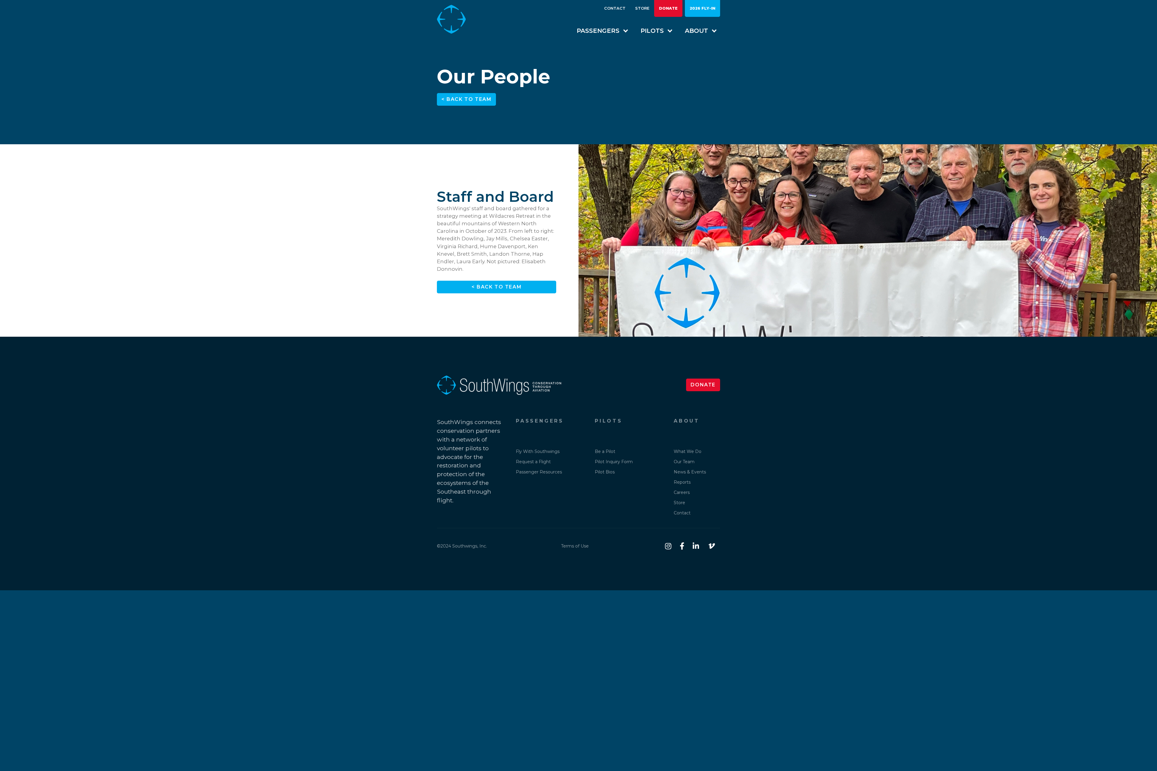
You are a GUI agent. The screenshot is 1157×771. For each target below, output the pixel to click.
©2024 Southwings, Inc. (462, 546)
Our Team (684, 461)
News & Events (690, 472)
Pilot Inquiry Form (614, 461)
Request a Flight (533, 461)
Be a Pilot (605, 451)
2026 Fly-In (702, 8)
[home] (456, 19)
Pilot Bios (605, 472)
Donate (668, 8)
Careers (682, 492)
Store (642, 8)
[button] (600, 31)
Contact (615, 8)
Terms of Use (575, 546)
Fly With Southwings (538, 451)
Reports (682, 482)
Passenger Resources (539, 472)
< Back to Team (466, 99)
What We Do (687, 451)
